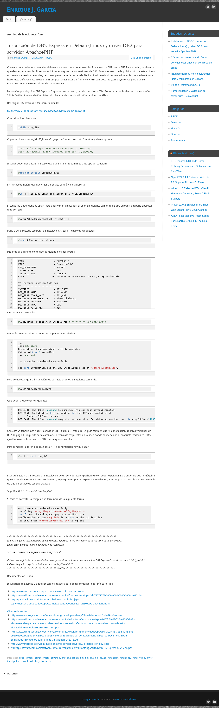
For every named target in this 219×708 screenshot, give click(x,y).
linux (18, 661)
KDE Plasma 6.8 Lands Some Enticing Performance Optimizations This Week (191, 166)
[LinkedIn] (213, 7)
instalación (112, 657)
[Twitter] (207, 7)
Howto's (175, 128)
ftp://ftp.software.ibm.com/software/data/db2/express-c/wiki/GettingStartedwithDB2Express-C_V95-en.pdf (71, 647)
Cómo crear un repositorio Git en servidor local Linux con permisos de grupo (191, 62)
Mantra (119, 699)
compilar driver (32, 657)
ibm (82, 657)
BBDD (49, 57)
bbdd (21, 657)
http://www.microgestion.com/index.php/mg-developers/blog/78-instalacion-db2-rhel (60, 643)
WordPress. (131, 699)
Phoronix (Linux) (183, 153)
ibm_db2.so (100, 657)
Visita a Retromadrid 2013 (185, 84)
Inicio (9, 19)
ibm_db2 (89, 657)
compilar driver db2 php (53, 657)
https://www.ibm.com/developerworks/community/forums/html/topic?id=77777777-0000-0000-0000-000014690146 (76, 595)
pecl (31, 661)
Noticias (175, 134)
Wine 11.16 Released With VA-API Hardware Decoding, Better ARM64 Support (190, 193)
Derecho (176, 122)
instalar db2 (125, 657)
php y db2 (39, 661)
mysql (25, 661)
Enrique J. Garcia (31, 9)
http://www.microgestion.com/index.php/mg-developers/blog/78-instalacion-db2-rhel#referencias (67, 615)
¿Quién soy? (26, 19)
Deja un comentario (141, 57)
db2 (69, 657)
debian (75, 657)
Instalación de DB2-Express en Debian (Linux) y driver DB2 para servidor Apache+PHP (75, 48)
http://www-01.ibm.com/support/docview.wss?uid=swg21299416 (47, 591)
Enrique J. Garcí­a (20, 57)
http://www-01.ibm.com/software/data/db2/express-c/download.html (46, 110)
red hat (48, 661)
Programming (178, 140)
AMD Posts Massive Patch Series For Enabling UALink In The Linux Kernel (190, 220)
